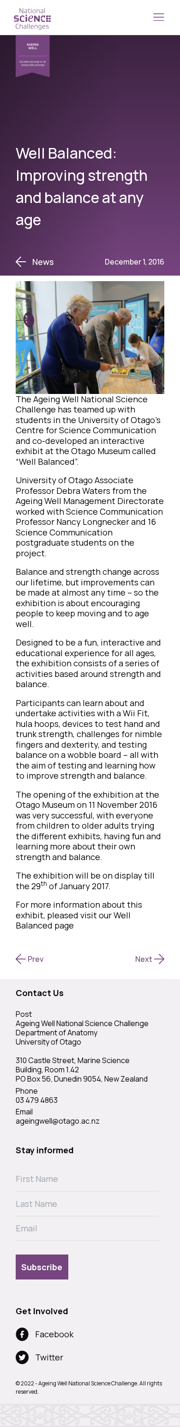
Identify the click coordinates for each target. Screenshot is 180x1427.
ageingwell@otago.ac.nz (58, 1121)
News (43, 262)
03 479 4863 (37, 1100)
